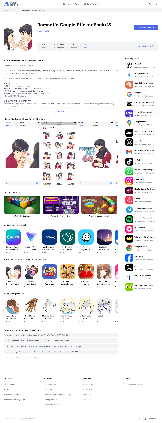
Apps (77, 4)
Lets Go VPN (9, 384)
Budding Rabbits (50, 399)
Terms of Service (90, 389)
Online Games (91, 4)
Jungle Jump (49, 389)
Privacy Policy (88, 384)
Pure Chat (8, 389)
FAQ (84, 399)
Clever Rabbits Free (52, 404)
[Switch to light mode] (155, 4)
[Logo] (11, 4)
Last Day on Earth (51, 384)
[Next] (113, 153)
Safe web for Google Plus (14, 399)
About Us (87, 394)
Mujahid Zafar (43, 31)
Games (67, 4)
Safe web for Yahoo (12, 394)
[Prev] (9, 153)
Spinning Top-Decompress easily (57, 394)
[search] (150, 4)
